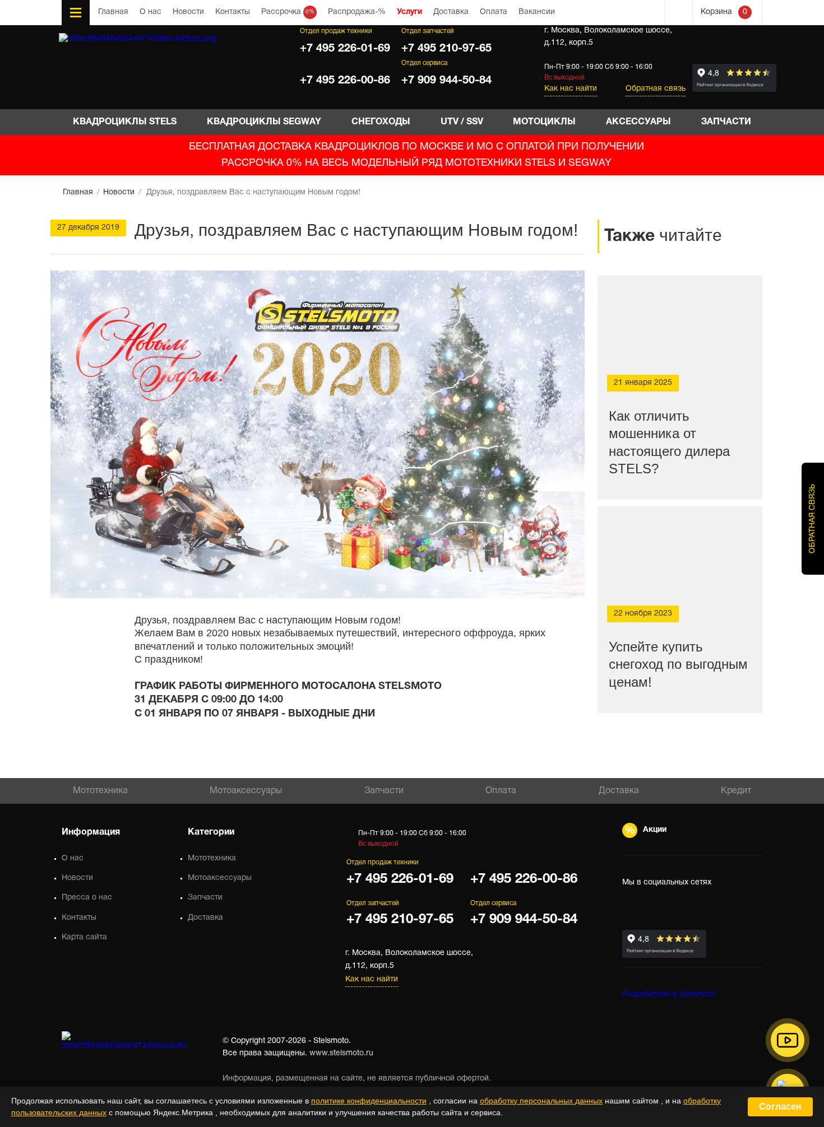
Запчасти (384, 791)
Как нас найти (570, 88)
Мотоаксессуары (246, 791)
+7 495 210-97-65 (446, 49)
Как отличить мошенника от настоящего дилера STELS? (669, 442)
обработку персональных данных (541, 1100)
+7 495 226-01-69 (345, 49)
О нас (150, 12)
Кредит (736, 791)
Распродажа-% (357, 12)
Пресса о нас (87, 897)
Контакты (232, 12)
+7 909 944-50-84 (446, 81)
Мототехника (100, 791)
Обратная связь (656, 88)
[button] (787, 1040)
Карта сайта (84, 937)
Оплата (493, 12)
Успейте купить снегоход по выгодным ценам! (678, 664)
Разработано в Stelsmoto (668, 994)
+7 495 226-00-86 (345, 81)
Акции (654, 829)
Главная (113, 12)
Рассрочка (287, 12)
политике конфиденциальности (369, 1100)
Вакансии (537, 12)
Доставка (451, 12)
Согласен (780, 1106)
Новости (188, 12)
